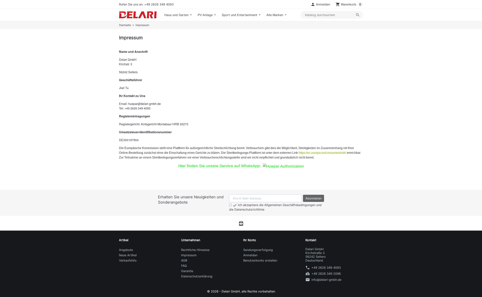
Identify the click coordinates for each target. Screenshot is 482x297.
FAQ (184, 266)
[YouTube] (241, 223)
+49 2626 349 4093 (326, 267)
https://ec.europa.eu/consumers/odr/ (322, 152)
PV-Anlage (206, 15)
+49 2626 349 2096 (326, 273)
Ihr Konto (249, 240)
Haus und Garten (176, 15)
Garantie (187, 271)
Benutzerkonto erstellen (260, 260)
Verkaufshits (128, 260)
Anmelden (250, 255)
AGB (184, 260)
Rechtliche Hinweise (195, 250)
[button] (320, 4)
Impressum (189, 255)
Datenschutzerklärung (196, 276)
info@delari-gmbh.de (326, 280)
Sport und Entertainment (240, 15)
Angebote (126, 250)
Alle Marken (275, 15)
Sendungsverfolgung (258, 250)
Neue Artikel (128, 255)
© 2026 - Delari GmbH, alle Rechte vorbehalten (241, 291)
